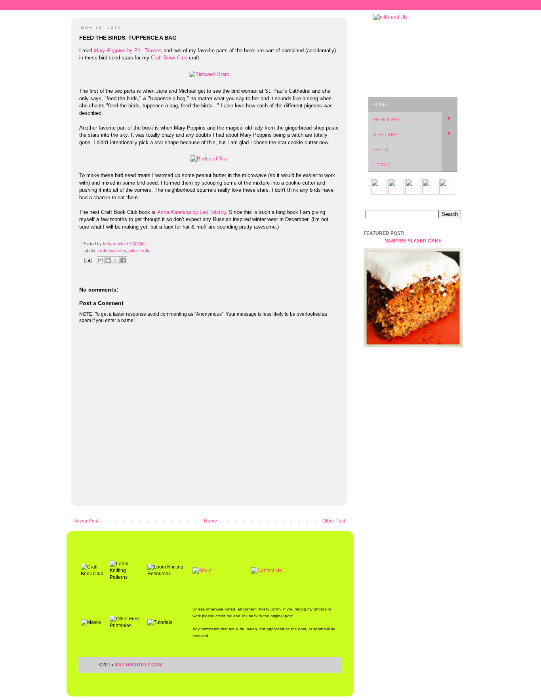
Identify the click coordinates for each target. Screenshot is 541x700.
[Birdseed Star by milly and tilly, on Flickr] (209, 159)
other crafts (139, 250)
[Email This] (101, 260)
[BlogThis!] (108, 260)
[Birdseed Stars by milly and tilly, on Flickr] (209, 74)
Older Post (333, 521)
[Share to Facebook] (123, 260)
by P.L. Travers (128, 50)
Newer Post (85, 521)
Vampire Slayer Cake (413, 241)
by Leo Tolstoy (191, 212)
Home (210, 521)
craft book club (111, 250)
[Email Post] (87, 259)
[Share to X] (116, 260)
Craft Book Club (169, 58)
